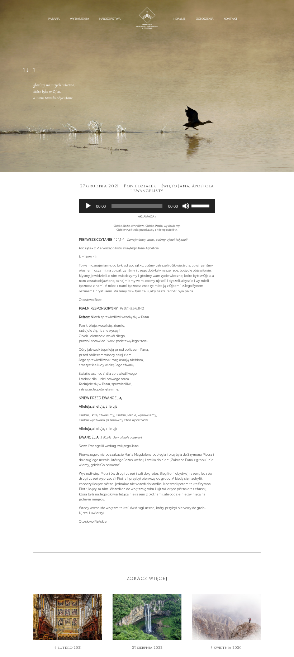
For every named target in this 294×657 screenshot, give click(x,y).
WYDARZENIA (79, 18)
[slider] (201, 205)
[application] (147, 206)
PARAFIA (54, 18)
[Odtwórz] (88, 206)
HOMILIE (179, 18)
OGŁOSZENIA (205, 18)
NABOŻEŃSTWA (110, 18)
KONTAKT (230, 18)
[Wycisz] (185, 206)
